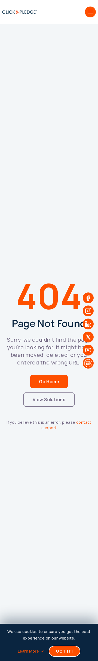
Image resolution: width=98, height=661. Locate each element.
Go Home (49, 382)
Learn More (28, 651)
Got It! (65, 651)
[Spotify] (88, 363)
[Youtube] (88, 350)
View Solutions (49, 400)
